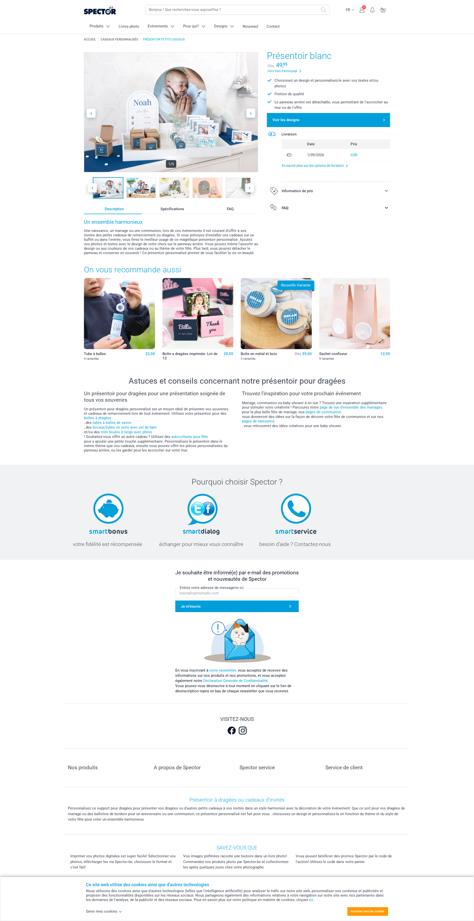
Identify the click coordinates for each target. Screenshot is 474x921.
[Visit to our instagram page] (242, 730)
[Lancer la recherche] (323, 10)
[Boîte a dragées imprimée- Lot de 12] (198, 313)
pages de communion (323, 412)
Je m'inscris (191, 606)
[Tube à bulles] (119, 313)
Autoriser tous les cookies (367, 911)
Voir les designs (286, 120)
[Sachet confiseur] (354, 313)
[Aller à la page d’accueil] (108, 10)
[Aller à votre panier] (383, 9)
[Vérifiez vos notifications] (372, 9)
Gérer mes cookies (101, 911)
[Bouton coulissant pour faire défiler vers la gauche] (91, 113)
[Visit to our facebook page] (231, 730)
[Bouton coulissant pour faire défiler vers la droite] (250, 113)
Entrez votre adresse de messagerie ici (212, 587)
